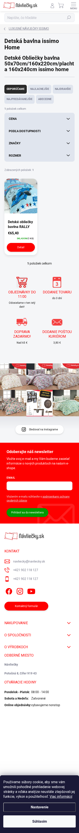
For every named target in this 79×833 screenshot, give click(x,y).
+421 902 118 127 (25, 570)
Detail (20, 247)
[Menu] (73, 5)
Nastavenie (39, 807)
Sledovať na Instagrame (43, 429)
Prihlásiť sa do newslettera (27, 512)
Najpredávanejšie (19, 99)
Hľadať (69, 17)
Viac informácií (61, 796)
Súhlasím (39, 821)
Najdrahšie (63, 89)
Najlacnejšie (39, 89)
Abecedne (45, 99)
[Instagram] (19, 590)
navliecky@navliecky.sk (29, 561)
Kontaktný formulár (26, 606)
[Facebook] (8, 590)
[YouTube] (31, 590)
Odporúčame (16, 89)
